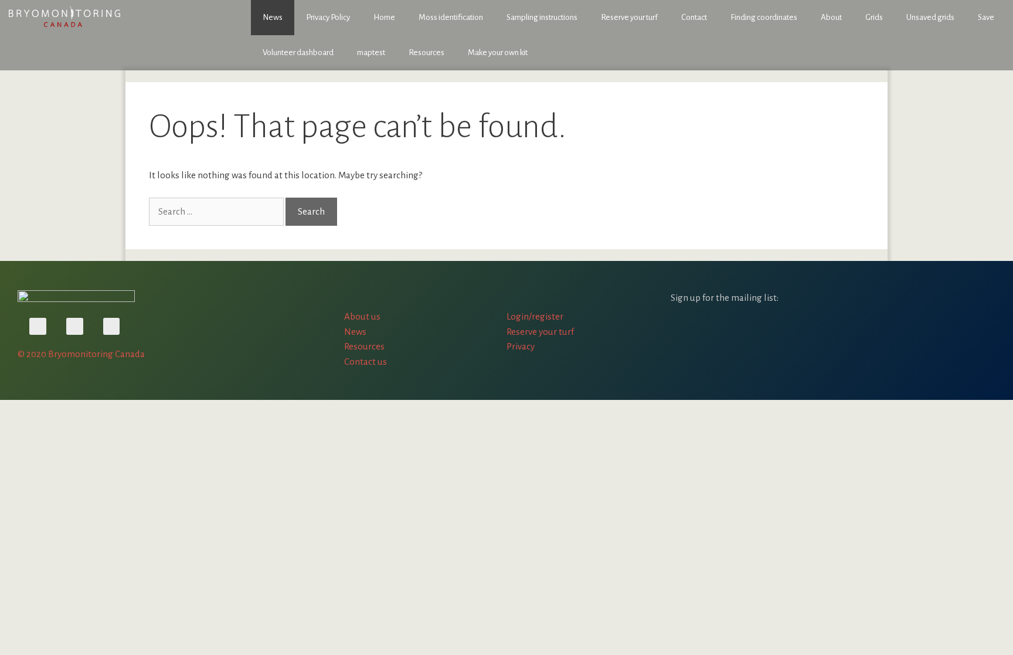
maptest (371, 52)
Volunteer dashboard (298, 52)
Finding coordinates (763, 17)
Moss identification (451, 17)
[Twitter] (74, 326)
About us (362, 316)
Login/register (534, 316)
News (273, 17)
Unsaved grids (930, 17)
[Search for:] (217, 211)
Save (986, 17)
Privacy (520, 346)
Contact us (365, 361)
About (831, 17)
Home (384, 17)
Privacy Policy (328, 17)
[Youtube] (37, 326)
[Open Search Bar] (995, 52)
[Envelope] (111, 326)
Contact (694, 17)
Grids (874, 17)
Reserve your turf (629, 17)
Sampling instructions (541, 17)
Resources (426, 52)
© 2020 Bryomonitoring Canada (81, 354)
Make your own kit (498, 52)
